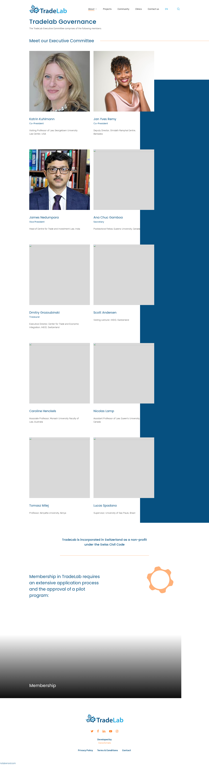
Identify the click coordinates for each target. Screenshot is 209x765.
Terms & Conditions (107, 750)
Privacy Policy (85, 750)
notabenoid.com (8, 763)
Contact (126, 750)
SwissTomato (104, 743)
